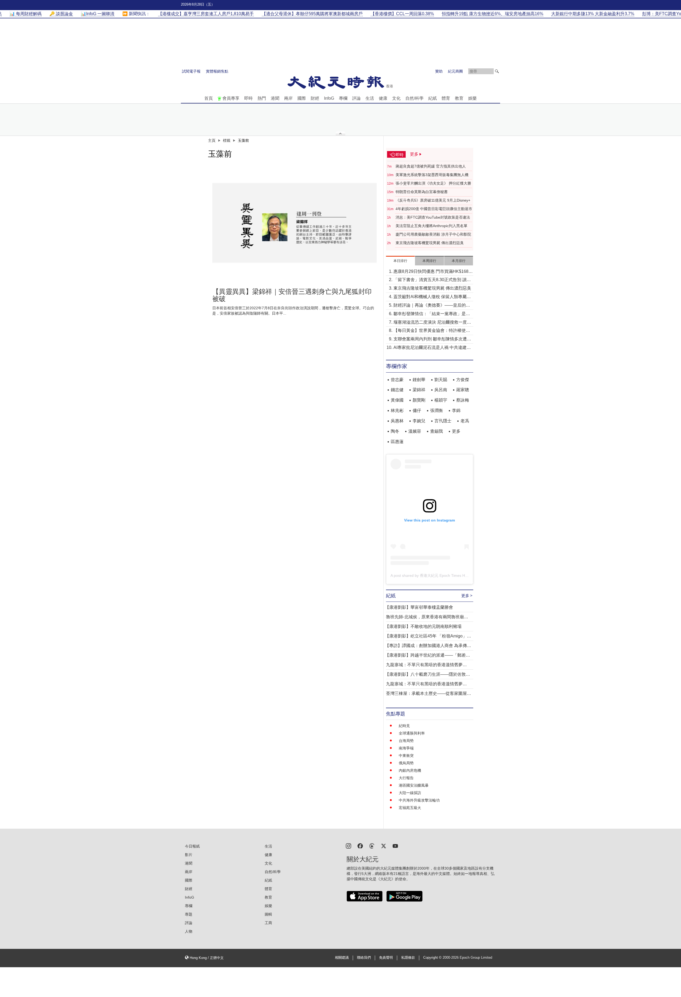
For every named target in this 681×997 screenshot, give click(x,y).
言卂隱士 (442, 421)
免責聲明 (386, 958)
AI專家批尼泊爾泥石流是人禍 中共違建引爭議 (432, 348)
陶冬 (395, 431)
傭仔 (417, 410)
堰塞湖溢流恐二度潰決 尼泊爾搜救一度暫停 (432, 323)
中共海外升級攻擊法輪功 (419, 800)
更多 (456, 431)
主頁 (211, 140)
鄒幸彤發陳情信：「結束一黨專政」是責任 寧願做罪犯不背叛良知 (431, 314)
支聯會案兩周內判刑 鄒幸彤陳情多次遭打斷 (432, 339)
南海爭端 (406, 748)
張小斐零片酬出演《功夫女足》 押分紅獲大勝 (433, 183)
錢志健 (397, 389)
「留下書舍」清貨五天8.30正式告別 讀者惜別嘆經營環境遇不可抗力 (432, 280)
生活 (370, 98)
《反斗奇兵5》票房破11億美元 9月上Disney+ (433, 200)
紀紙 (432, 98)
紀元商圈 (455, 71)
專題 (188, 914)
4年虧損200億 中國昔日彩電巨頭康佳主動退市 (434, 209)
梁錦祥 (419, 389)
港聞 (275, 98)
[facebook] (360, 845)
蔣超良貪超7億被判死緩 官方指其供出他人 (431, 166)
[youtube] (395, 845)
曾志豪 (397, 379)
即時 (248, 98)
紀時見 (404, 726)
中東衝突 (406, 755)
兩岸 (288, 98)
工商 (268, 923)
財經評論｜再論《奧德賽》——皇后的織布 (431, 305)
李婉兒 (419, 421)
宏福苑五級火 (410, 808)
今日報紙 (192, 846)
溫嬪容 (414, 431)
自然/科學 (414, 98)
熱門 (262, 98)
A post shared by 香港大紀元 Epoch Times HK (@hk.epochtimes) (445, 575)
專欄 (343, 98)
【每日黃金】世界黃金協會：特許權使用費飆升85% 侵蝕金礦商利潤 (431, 331)
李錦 (456, 410)
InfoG (329, 98)
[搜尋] (497, 71)
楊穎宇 (440, 400)
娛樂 (472, 98)
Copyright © (433, 958)
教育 (459, 98)
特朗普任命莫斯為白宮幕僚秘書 (422, 192)
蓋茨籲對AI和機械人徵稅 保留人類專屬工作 (432, 297)
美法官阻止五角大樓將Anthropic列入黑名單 (431, 226)
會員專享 (230, 98)
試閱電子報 (191, 71)
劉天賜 (440, 379)
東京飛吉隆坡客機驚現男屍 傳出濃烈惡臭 (430, 243)
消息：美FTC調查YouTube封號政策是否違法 (433, 217)
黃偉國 (397, 400)
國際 (301, 98)
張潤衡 (436, 410)
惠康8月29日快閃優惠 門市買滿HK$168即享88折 (433, 272)
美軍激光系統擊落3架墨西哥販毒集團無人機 (432, 175)
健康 (383, 98)
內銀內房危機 (410, 770)
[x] (384, 845)
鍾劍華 (419, 379)
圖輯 (268, 914)
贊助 (439, 71)
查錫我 (436, 431)
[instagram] (348, 845)
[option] (294, 223)
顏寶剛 (419, 400)
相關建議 (342, 958)
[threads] (372, 845)
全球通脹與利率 (412, 733)
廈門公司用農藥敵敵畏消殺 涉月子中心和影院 (433, 234)
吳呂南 (440, 389)
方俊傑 (462, 379)
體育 (446, 98)
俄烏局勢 (406, 763)
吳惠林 (397, 421)
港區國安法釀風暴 (414, 785)
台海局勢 (406, 741)
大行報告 (406, 778)
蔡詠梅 (462, 400)
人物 (188, 931)
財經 (315, 98)
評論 (356, 98)
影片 (188, 855)
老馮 (464, 421)
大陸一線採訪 (410, 793)
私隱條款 (408, 958)
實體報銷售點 (217, 71)
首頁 (208, 98)
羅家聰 (462, 389)
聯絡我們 (364, 958)
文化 (396, 98)
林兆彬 (397, 410)
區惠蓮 (397, 441)
